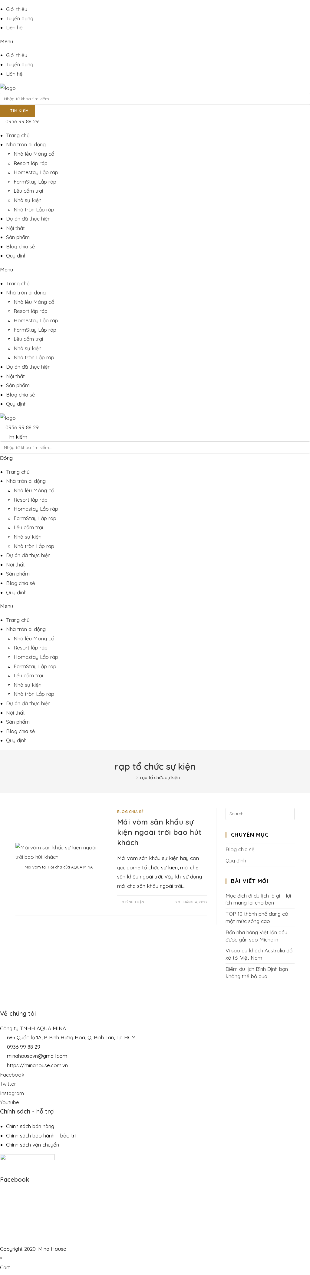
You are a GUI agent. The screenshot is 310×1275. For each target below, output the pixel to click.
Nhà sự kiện (27, 200)
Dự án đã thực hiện (28, 218)
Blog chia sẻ (20, 246)
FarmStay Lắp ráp (35, 181)
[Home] (132, 777)
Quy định (16, 255)
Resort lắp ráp (31, 163)
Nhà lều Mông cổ (34, 154)
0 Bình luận (133, 902)
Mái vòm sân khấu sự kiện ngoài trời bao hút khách (159, 832)
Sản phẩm (18, 237)
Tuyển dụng (19, 18)
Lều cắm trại (28, 191)
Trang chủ (18, 135)
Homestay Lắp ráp (36, 172)
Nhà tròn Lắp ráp (34, 209)
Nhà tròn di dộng (26, 144)
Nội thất (15, 228)
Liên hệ (14, 27)
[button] (155, 41)
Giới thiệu (16, 9)
